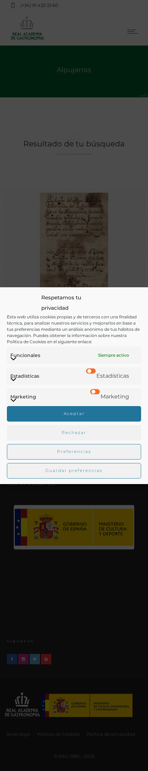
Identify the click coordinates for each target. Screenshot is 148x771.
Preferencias (74, 451)
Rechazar (74, 432)
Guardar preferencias (74, 470)
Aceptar (74, 413)
